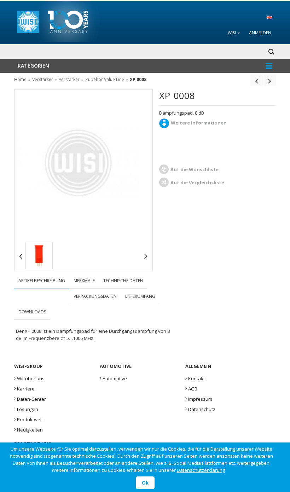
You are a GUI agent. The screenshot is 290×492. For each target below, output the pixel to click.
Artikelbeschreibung (41, 281)
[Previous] (256, 81)
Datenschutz (200, 408)
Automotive (113, 377)
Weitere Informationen (199, 123)
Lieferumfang (140, 296)
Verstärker (42, 79)
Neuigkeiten (28, 429)
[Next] (269, 81)
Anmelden (260, 33)
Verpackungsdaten (95, 296)
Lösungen (26, 408)
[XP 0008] (39, 255)
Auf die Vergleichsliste (197, 182)
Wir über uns (29, 377)
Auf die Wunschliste (194, 169)
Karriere (24, 388)
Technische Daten (123, 281)
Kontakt (195, 377)
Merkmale (84, 281)
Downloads (32, 312)
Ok (145, 483)
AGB (191, 388)
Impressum (198, 398)
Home (20, 79)
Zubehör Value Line (105, 79)
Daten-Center (30, 398)
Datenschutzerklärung (201, 470)
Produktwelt (28, 418)
